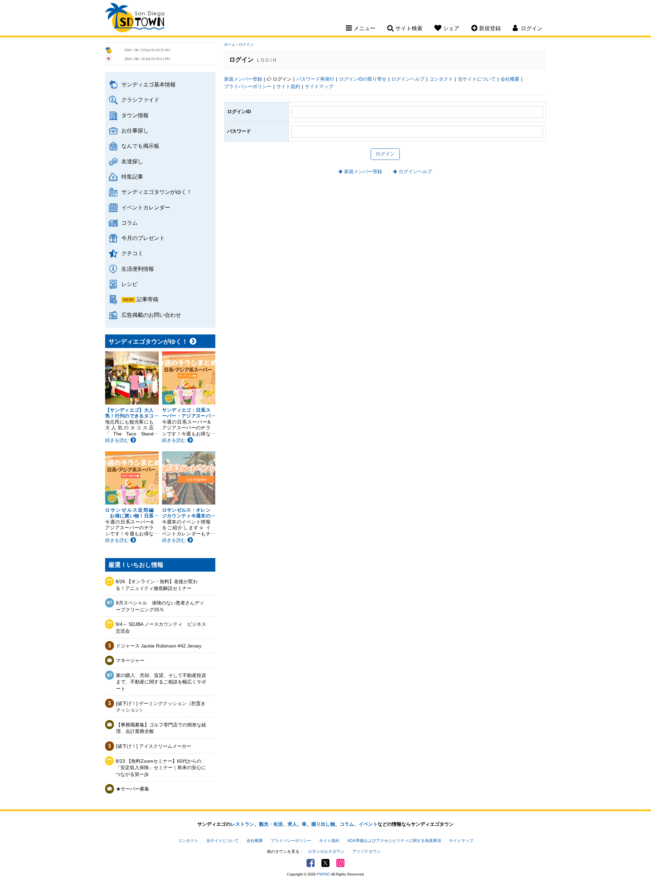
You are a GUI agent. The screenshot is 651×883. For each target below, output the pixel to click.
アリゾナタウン (366, 851)
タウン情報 (135, 115)
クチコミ (132, 253)
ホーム (229, 44)
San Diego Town (134, 19)
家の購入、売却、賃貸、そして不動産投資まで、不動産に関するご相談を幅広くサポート (161, 682)
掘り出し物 (323, 824)
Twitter (325, 863)
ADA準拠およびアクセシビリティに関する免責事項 (394, 840)
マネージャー (130, 660)
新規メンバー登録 (243, 79)
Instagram (340, 863)
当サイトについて (477, 79)
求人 (292, 824)
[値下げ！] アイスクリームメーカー (153, 746)
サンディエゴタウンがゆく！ (156, 192)
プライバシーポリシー (248, 86)
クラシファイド (140, 100)
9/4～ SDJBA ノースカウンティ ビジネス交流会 (161, 627)
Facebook (311, 863)
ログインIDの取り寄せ (363, 79)
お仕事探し (135, 130)
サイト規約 (288, 86)
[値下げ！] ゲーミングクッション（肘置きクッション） (160, 707)
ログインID (239, 111)
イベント (368, 824)
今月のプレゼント (143, 238)
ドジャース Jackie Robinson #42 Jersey (158, 646)
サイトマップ (319, 86)
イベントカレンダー (145, 207)
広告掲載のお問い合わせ (151, 315)
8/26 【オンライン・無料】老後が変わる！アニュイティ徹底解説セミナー (157, 585)
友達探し (132, 161)
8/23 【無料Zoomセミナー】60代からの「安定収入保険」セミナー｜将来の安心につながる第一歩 (161, 767)
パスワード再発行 (315, 79)
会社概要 (509, 79)
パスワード (239, 131)
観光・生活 (271, 824)
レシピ (129, 284)
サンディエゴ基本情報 (148, 84)
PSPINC (323, 874)
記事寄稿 (147, 299)
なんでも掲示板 (140, 146)
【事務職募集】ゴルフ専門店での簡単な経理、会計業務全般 (161, 728)
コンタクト (441, 79)
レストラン (242, 824)
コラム (129, 223)
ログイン (246, 44)
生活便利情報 (137, 269)
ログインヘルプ (408, 79)
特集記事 (132, 176)
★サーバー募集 (132, 789)
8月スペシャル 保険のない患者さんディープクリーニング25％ (160, 606)
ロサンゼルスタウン (326, 851)
